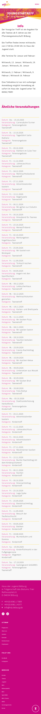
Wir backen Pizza (24, 319)
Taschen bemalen (24, 340)
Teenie (4, 678)
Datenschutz (5, 641)
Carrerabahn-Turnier (25, 122)
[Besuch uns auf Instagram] (7, 613)
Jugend (4, 682)
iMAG (3, 701)
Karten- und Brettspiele (27, 309)
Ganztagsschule (6, 705)
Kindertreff (7, 409)
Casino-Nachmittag (25, 350)
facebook (4, 658)
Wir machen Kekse (24, 360)
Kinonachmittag (23, 483)
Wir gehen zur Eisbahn (26, 207)
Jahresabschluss (24, 429)
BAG (3, 685)
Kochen (19, 473)
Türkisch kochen (23, 263)
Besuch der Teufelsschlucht (14, 514)
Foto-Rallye (21, 391)
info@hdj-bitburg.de (13, 607)
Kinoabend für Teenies (26, 217)
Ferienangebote (19, 125)
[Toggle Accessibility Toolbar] (35, 708)
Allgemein (16, 554)
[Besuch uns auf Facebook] (3, 613)
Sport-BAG (5, 695)
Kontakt (4, 637)
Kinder (4, 675)
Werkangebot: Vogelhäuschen (15, 238)
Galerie (4, 634)
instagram (5, 661)
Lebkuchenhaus (23, 286)
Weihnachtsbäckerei (25, 173)
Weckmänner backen (25, 450)
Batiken (19, 526)
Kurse (3, 708)
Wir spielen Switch (24, 329)
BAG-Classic (5, 698)
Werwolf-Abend (23, 227)
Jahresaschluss (23, 163)
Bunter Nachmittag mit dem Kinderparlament (19, 461)
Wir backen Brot (23, 380)
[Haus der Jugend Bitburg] (6, 4)
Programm (5, 627)
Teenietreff (7, 127)
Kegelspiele (21, 197)
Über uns (4, 631)
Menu (37, 4)
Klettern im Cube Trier (26, 150)
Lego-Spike (21, 493)
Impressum (5, 644)
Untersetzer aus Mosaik (27, 370)
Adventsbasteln (23, 439)
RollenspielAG (6, 688)
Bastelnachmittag (24, 503)
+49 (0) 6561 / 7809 (13, 601)
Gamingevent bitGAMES (27, 565)
